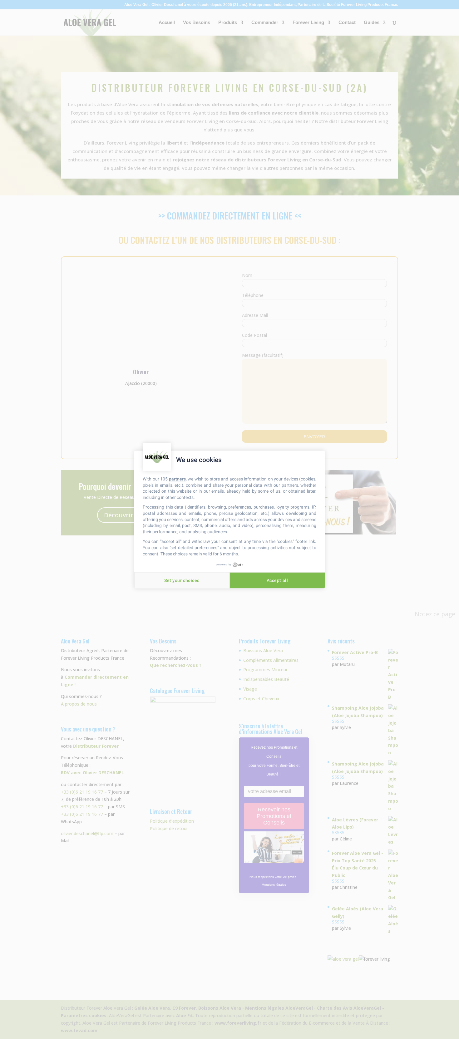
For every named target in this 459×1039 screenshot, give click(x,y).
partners (177, 478)
